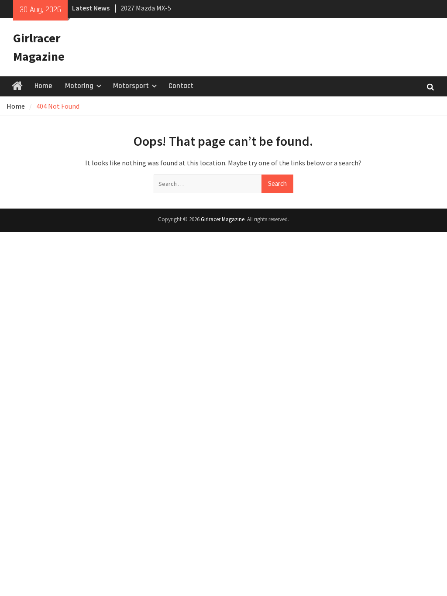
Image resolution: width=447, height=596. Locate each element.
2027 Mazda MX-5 (145, 7)
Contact (180, 86)
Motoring (79, 86)
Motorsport (131, 86)
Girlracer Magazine (222, 219)
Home (43, 86)
